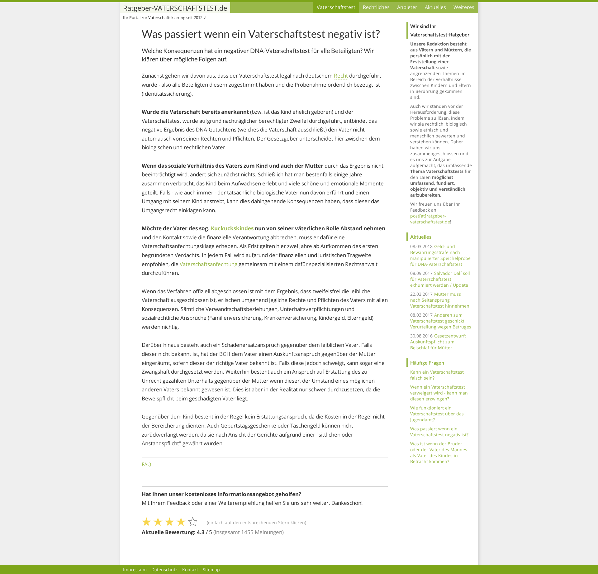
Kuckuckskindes (232, 228)
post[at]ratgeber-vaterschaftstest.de (430, 219)
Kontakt (190, 569)
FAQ (146, 464)
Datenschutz (164, 569)
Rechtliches (376, 7)
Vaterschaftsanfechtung (208, 264)
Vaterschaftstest (336, 7)
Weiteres (463, 7)
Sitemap (211, 569)
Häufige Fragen (427, 363)
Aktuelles (435, 7)
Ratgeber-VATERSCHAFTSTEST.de (175, 8)
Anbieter (407, 7)
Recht (341, 75)
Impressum (135, 569)
